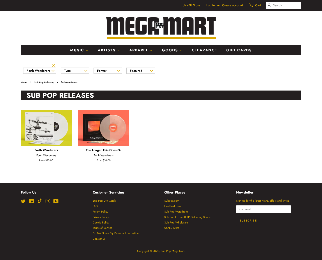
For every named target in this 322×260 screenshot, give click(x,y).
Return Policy (100, 211)
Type (67, 70)
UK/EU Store (191, 5)
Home (24, 82)
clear (54, 65)
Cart (258, 5)
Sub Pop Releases (44, 82)
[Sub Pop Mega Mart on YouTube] (55, 202)
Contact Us (99, 239)
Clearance (204, 50)
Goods (170, 50)
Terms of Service (102, 228)
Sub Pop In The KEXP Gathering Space (187, 217)
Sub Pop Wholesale (176, 222)
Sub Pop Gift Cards (104, 201)
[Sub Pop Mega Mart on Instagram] (47, 202)
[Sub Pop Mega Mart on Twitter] (23, 202)
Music (77, 50)
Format (101, 70)
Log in (210, 5)
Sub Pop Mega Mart (172, 251)
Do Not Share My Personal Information (116, 233)
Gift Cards (239, 50)
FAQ (95, 206)
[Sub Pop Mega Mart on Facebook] (31, 202)
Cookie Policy (101, 222)
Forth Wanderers (38, 70)
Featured (136, 70)
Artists (107, 50)
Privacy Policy (101, 217)
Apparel (139, 50)
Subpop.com (171, 201)
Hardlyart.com (172, 206)
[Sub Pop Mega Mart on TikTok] (39, 202)
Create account (232, 5)
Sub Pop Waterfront (176, 211)
